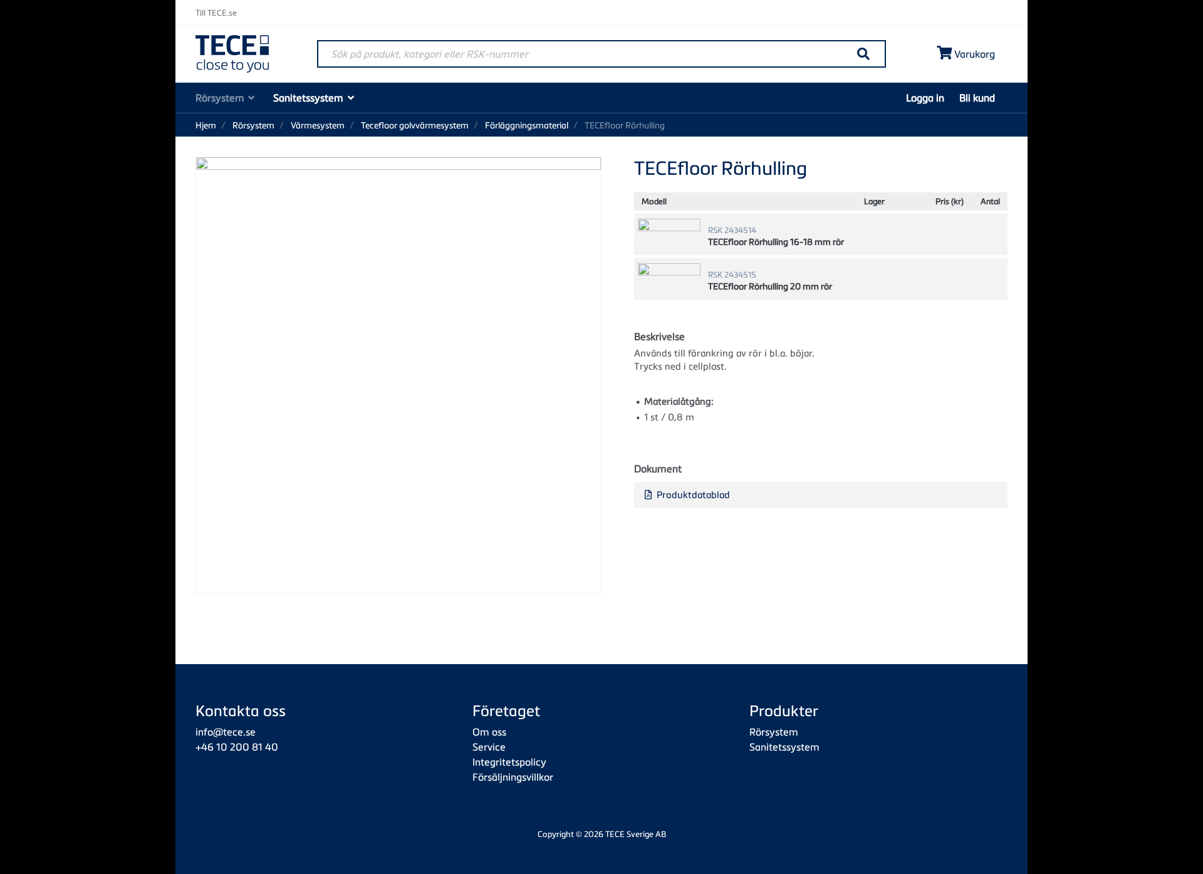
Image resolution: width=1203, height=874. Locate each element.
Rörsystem (219, 98)
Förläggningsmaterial (526, 125)
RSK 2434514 (732, 230)
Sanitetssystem (308, 98)
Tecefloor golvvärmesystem (415, 125)
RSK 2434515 (732, 274)
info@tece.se (225, 732)
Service (489, 747)
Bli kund (977, 98)
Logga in (925, 98)
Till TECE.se (216, 12)
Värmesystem (318, 125)
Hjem (205, 125)
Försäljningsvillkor (512, 777)
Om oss (489, 732)
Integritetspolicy (509, 762)
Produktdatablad (692, 494)
